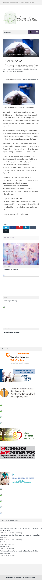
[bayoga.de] (17, 484)
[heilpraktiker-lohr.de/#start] (1, 514)
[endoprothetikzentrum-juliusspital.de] (17, 382)
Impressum (9, 577)
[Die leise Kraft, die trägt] (21, 255)
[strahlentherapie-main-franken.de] (17, 364)
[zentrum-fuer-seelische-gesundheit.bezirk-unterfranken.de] (17, 399)
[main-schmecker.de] (17, 441)
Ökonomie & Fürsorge (29, 79)
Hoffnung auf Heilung (10, 301)
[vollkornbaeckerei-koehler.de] (1, 411)
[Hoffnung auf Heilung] (21, 286)
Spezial (37, 79)
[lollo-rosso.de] (1, 489)
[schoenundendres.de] (17, 458)
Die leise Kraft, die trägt (11, 269)
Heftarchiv (6, 3)
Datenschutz (18, 577)
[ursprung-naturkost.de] (1, 501)
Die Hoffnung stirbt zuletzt (11, 332)
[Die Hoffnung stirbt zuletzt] (21, 318)
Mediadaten (14, 3)
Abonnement (29, 3)
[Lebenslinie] (21, 18)
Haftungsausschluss (29, 577)
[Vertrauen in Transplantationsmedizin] (21, 48)
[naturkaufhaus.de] (1, 507)
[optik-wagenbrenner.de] (1, 417)
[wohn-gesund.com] (1, 405)
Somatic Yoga (4, 542)
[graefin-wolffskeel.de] (1, 423)
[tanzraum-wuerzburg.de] (1, 495)
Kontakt (21, 3)
